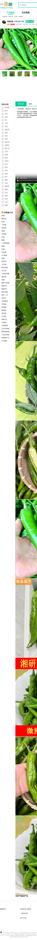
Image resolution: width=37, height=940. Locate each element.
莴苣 (6, 133)
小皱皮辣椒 (5, 273)
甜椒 (3, 246)
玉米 (6, 114)
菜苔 (6, 139)
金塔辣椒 (4, 301)
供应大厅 (11, 16)
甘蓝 (6, 117)
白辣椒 (3, 322)
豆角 (6, 152)
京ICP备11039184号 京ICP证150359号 (28, 932)
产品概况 (11, 12)
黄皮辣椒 (4, 267)
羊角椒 (3, 304)
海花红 (3, 298)
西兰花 (7, 148)
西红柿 (7, 142)
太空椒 (3, 264)
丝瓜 (6, 199)
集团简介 (3, 909)
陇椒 (3, 258)
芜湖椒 (3, 234)
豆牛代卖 (23, 918)
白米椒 (3, 316)
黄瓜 (6, 111)
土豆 (6, 202)
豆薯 (6, 155)
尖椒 (3, 222)
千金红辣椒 (5, 334)
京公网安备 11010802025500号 (10, 932)
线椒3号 (4, 286)
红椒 (3, 237)
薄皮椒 (3, 228)
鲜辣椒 (20, 16)
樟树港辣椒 (5, 331)
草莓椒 (3, 307)
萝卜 (6, 120)
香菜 (6, 158)
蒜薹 (6, 205)
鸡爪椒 (3, 313)
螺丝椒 (3, 218)
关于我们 (7, 935)
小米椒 (3, 225)
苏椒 (3, 280)
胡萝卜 (7, 161)
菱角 (6, 180)
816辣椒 (4, 341)
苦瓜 (6, 192)
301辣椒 (4, 255)
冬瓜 (6, 170)
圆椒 (3, 240)
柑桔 (6, 196)
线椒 (3, 215)
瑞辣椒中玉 (5, 338)
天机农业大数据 (25, 909)
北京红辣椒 (5, 328)
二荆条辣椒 (5, 243)
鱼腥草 (7, 186)
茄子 (6, 164)
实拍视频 (26, 12)
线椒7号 (4, 319)
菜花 (6, 136)
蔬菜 (16, 16)
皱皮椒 (3, 276)
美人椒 (3, 270)
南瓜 (6, 126)
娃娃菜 (7, 129)
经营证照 (12, 935)
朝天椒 (3, 261)
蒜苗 (6, 174)
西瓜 (6, 167)
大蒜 (6, 183)
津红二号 (4, 295)
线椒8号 (4, 289)
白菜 (6, 123)
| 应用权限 (16, 935)
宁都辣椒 (4, 325)
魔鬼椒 (3, 310)
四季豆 (7, 145)
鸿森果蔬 (10, 21)
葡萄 (6, 189)
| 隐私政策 (21, 935)
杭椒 (3, 249)
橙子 (6, 177)
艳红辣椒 (4, 292)
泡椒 (3, 231)
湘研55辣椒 (5, 283)
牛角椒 (3, 252)
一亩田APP (24, 913)
